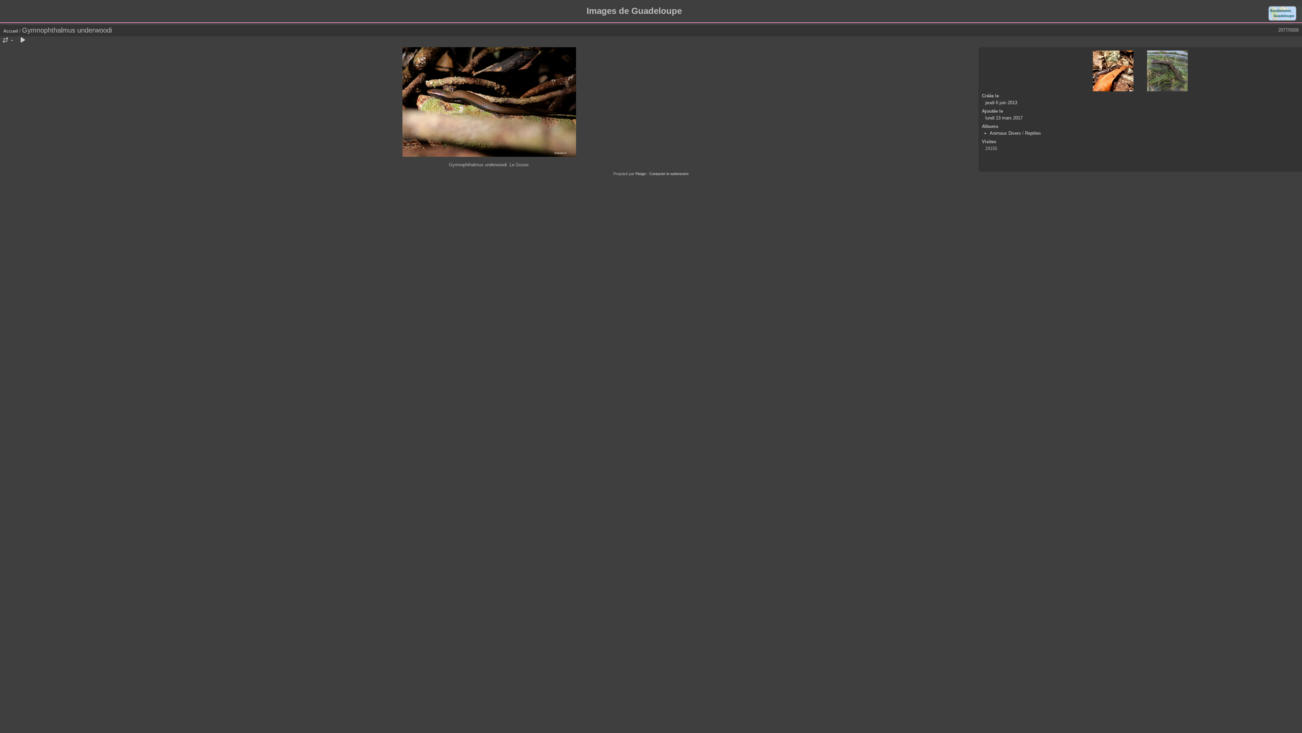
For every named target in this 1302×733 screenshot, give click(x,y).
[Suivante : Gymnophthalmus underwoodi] (1167, 71)
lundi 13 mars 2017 (1004, 117)
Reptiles (1033, 133)
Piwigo (640, 174)
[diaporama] (23, 40)
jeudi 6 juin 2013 (1001, 102)
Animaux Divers (1006, 133)
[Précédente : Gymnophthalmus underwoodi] (1113, 71)
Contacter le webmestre (669, 174)
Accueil (10, 31)
